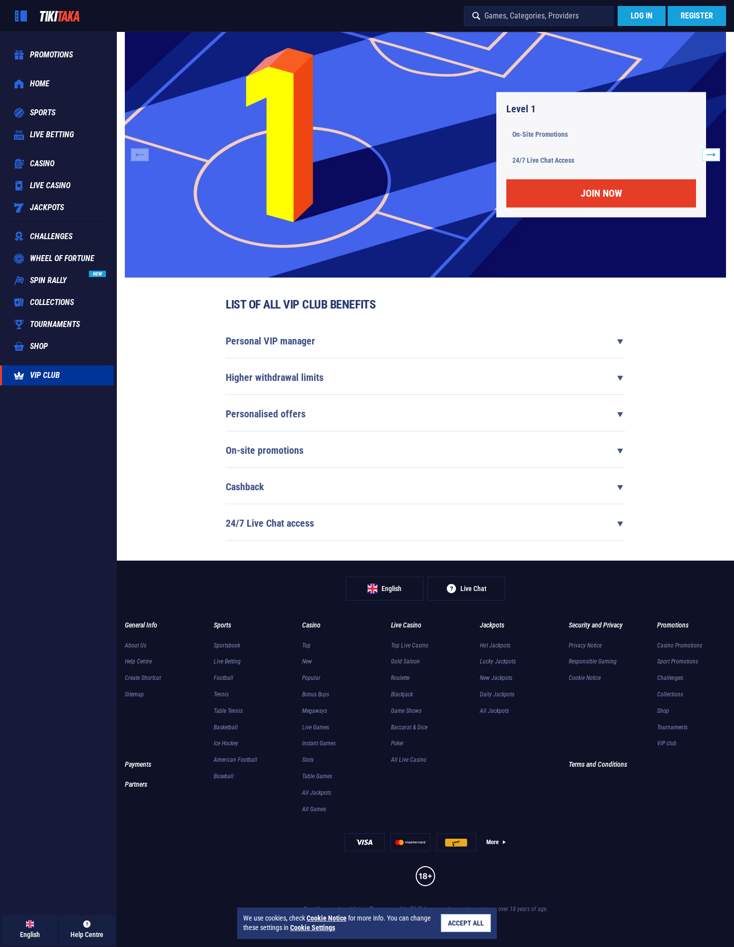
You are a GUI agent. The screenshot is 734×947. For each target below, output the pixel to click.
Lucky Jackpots (498, 661)
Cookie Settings (312, 928)
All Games (314, 809)
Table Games (317, 776)
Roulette (400, 677)
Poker (397, 743)
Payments (138, 764)
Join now (601, 194)
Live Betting (227, 661)
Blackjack (402, 694)
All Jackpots (316, 792)
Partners (136, 784)
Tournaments (672, 727)
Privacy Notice (585, 645)
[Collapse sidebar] (21, 16)
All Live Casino (408, 759)
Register (697, 15)
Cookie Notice (585, 677)
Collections (670, 694)
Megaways (314, 710)
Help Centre (138, 661)
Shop (663, 710)
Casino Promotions (679, 645)
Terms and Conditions (598, 764)
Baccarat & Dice (409, 727)
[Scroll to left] (140, 154)
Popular (311, 677)
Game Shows (406, 710)
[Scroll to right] (711, 154)
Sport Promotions (677, 661)
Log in (642, 15)
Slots (308, 759)
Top (306, 645)
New (307, 661)
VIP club (667, 743)
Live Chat (473, 589)
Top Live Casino (409, 645)
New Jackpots (496, 677)
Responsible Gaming (593, 661)
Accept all (466, 923)
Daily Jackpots (497, 694)
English (391, 589)
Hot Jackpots (495, 645)
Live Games (315, 727)
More (492, 842)
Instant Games (319, 743)
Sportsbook (227, 645)
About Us (135, 645)
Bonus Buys (315, 694)
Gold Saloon (405, 661)
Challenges (670, 677)
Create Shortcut (143, 677)
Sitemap (134, 694)
